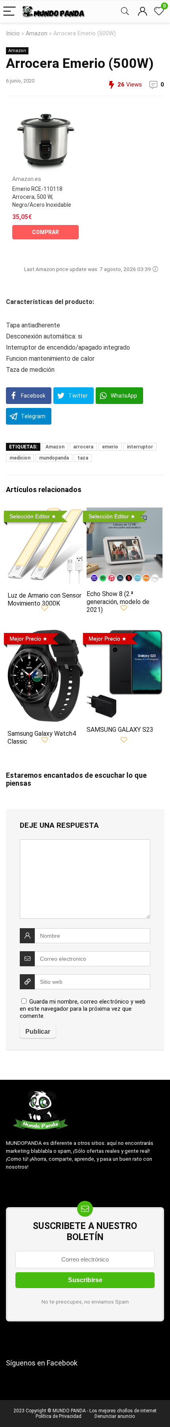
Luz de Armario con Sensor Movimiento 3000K (44, 599)
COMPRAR (45, 232)
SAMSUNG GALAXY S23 (120, 729)
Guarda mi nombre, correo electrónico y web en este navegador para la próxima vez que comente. (82, 1008)
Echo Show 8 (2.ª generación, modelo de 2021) (118, 601)
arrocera (83, 447)
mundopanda (54, 458)
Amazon (36, 33)
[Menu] (9, 11)
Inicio (13, 33)
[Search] (124, 11)
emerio (110, 447)
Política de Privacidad (58, 1416)
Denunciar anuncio (114, 1416)
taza (82, 458)
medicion (19, 458)
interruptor (140, 447)
